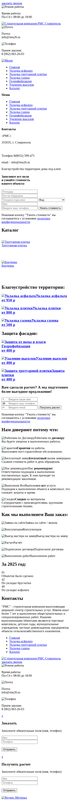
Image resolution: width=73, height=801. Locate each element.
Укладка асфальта (21, 70)
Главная (14, 67)
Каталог (14, 88)
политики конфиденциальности (26, 220)
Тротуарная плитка (14, 245)
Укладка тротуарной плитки (28, 74)
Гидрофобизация (20, 81)
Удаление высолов (21, 84)
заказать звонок (12, 3)
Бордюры (8, 265)
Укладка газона (19, 77)
